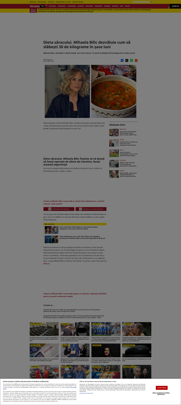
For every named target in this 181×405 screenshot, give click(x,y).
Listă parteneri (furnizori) (86, 393)
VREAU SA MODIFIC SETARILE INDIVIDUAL (161, 393)
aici (4, 398)
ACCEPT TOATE (161, 388)
